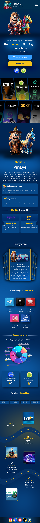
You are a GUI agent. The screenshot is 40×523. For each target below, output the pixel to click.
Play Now (20, 64)
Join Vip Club (21, 57)
